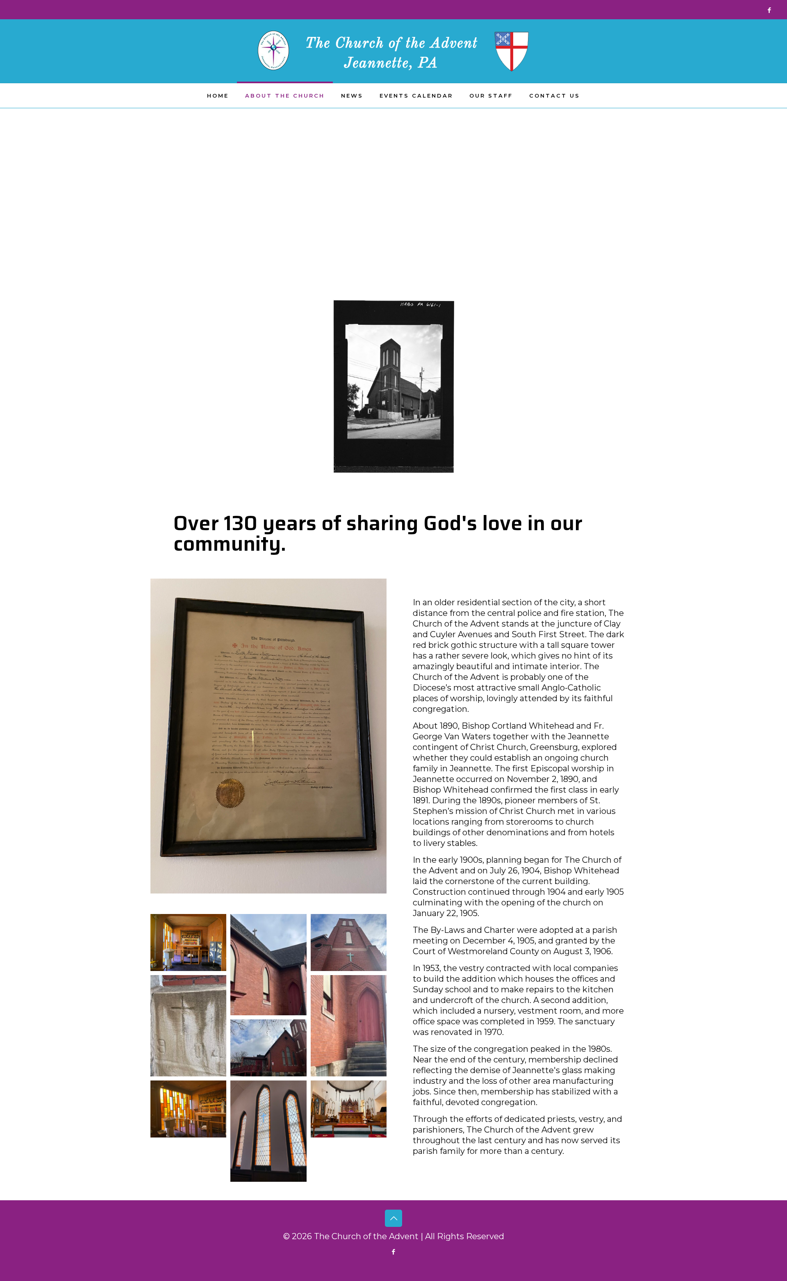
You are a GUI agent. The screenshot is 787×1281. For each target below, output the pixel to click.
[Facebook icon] (769, 10)
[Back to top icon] (393, 1218)
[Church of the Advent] (393, 51)
